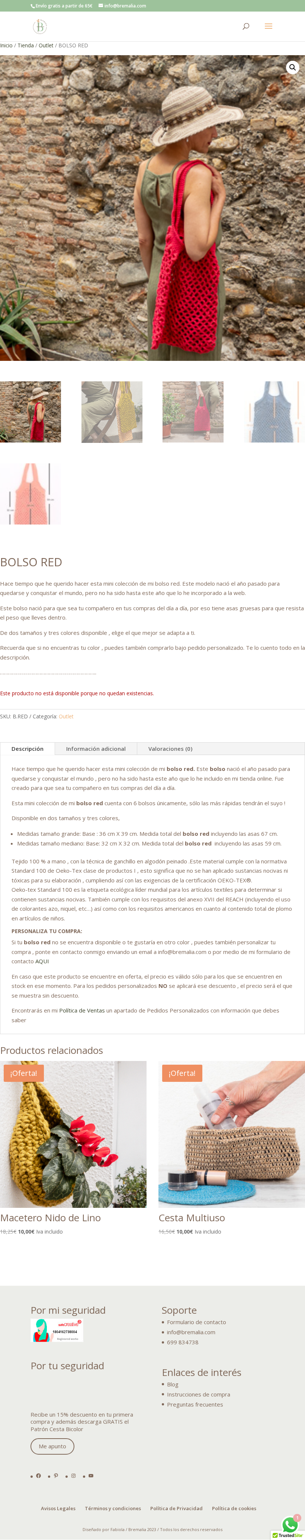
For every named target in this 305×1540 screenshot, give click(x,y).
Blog (173, 1384)
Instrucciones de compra (198, 1394)
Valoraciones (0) (170, 748)
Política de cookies (234, 1508)
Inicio (6, 45)
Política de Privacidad (176, 1508)
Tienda (25, 45)
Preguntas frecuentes (195, 1404)
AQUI (42, 961)
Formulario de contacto (196, 1322)
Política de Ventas (82, 1010)
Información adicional (96, 748)
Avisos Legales (58, 1508)
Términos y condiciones (113, 1508)
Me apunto (52, 1446)
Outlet (46, 45)
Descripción (28, 748)
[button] (292, 67)
